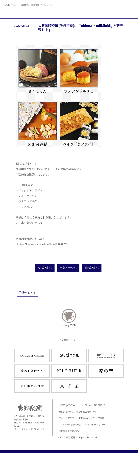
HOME (7, 5)
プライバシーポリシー (94, 424)
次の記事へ (45, 267)
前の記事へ (91, 267)
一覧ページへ (68, 267)
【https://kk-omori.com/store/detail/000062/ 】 (43, 244)
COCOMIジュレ (75, 405)
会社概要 (25, 5)
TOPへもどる (27, 292)
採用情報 (35, 5)
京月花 (101, 418)
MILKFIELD (82, 412)
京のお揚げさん (66, 412)
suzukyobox (65, 424)
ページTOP (69, 325)
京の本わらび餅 (88, 418)
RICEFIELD (99, 405)
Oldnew (88, 405)
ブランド (15, 5)
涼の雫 (92, 412)
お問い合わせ (47, 5)
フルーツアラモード (69, 418)
